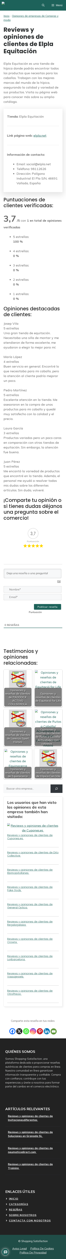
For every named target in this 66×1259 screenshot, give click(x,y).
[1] (5, 612)
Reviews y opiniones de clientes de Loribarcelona (30, 957)
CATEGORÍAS (18, 1204)
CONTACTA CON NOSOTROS (30, 1220)
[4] (20, 612)
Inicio (7, 16)
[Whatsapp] (26, 1031)
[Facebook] (12, 1031)
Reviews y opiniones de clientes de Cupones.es (30, 836)
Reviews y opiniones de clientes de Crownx (30, 940)
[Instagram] (33, 1031)
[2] (10, 612)
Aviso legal (19, 1248)
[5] (25, 612)
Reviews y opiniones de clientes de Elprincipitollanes (30, 871)
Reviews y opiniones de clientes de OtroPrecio (30, 992)
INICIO (13, 1198)
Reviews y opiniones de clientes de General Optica (30, 905)
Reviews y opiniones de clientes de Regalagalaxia (30, 923)
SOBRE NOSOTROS (23, 1215)
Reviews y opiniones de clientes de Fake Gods (30, 888)
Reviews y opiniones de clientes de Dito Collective (33, 854)
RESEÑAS (15, 1209)
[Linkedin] (47, 1031)
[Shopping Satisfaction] (15, 5)
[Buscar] (56, 788)
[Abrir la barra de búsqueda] (43, 5)
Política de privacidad (33, 1252)
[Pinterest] (40, 1031)
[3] (15, 612)
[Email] (54, 1031)
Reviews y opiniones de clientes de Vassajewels (30, 975)
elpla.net (39, 136)
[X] (19, 1031)
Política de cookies (42, 1248)
